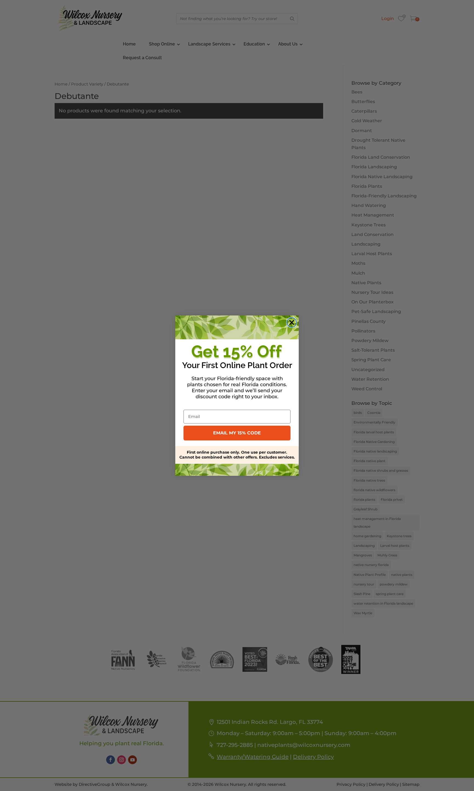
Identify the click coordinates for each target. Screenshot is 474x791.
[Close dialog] (292, 322)
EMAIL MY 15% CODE (237, 433)
